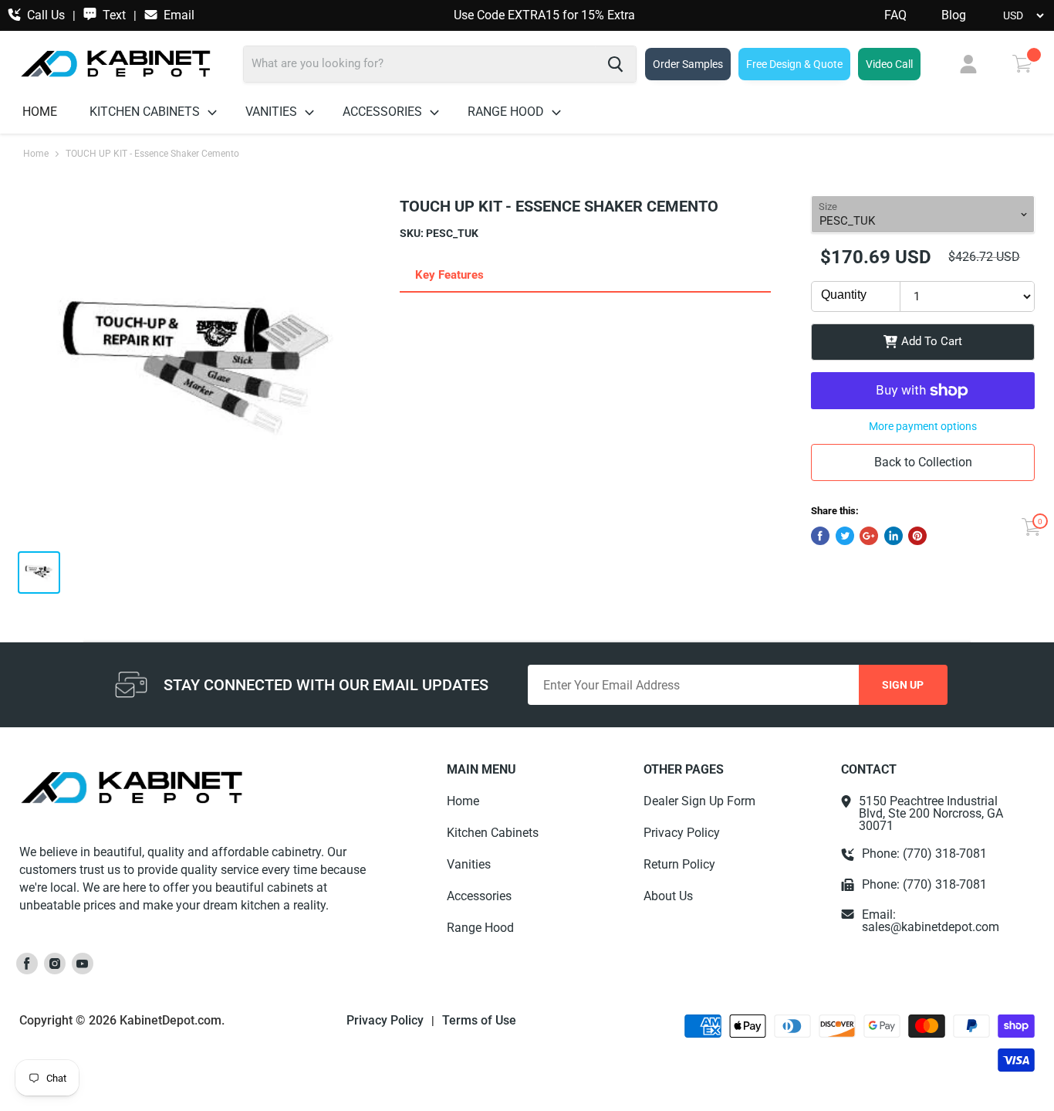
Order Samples (688, 64)
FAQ (895, 15)
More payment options (923, 426)
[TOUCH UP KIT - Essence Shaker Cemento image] (197, 366)
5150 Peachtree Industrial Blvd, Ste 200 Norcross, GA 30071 (931, 813)
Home (39, 111)
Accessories (384, 111)
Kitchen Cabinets (146, 111)
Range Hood (507, 111)
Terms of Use (479, 1020)
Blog (953, 15)
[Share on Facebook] (820, 536)
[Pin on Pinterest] (917, 536)
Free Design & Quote (794, 64)
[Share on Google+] (869, 536)
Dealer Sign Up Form (699, 801)
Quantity (844, 294)
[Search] (615, 64)
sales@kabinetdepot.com (930, 927)
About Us (668, 896)
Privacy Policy (682, 832)
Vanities (272, 111)
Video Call (889, 64)
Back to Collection (923, 462)
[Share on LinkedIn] (893, 536)
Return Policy (679, 864)
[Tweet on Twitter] (845, 536)
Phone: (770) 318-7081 (924, 854)
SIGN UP (903, 685)
